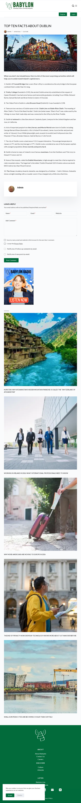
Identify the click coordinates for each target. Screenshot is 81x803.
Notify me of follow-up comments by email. (22, 249)
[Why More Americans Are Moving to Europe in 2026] (40, 514)
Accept (10, 795)
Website (59, 213)
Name (8, 213)
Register (62, 14)
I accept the (15, 243)
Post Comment (11, 260)
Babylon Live (40, 782)
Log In (73, 14)
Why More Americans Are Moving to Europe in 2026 (24, 554)
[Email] (52, 790)
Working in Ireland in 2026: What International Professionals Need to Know (36, 473)
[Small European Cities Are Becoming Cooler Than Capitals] (40, 676)
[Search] (73, 6)
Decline (20, 795)
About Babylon (40, 754)
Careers (40, 759)
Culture (25, 31)
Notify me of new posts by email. (18, 254)
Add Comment (11, 221)
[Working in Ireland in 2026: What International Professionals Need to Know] (40, 433)
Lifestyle (40, 770)
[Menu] (76, 6)
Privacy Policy (18, 243)
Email (33, 213)
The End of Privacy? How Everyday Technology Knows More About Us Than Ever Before (40, 636)
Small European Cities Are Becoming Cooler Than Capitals (28, 717)
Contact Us (40, 756)
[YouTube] (60, 790)
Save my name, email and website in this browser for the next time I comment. (30, 240)
